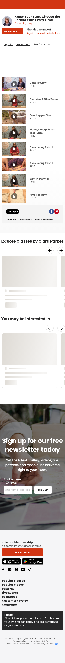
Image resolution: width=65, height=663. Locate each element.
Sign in (8, 44)
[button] (43, 31)
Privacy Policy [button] (19, 641)
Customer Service (15, 601)
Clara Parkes (23, 23)
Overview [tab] (11, 219)
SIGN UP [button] (43, 490)
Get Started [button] (22, 552)
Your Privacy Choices (43, 644)
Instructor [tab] (26, 219)
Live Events (10, 593)
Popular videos (13, 585)
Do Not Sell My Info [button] (39, 641)
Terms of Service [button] (47, 638)
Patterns (8, 589)
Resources (9, 597)
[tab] (32, 84)
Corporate (9, 605)
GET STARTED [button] (12, 31)
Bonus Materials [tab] (44, 219)
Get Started (23, 44)
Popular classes (13, 581)
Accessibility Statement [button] (18, 644)
